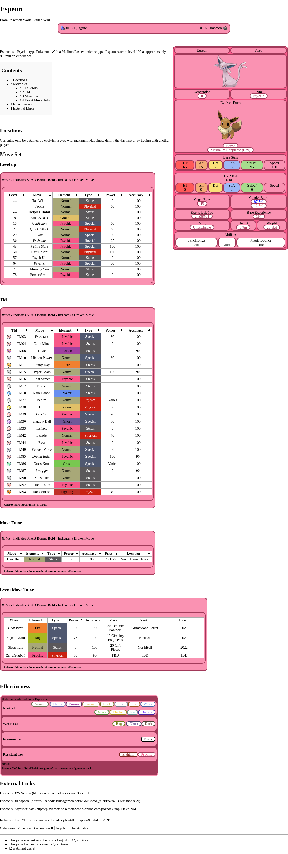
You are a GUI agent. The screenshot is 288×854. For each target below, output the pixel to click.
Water (148, 704)
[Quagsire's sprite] (63, 28)
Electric (118, 712)
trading (146, 140)
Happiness (233, 150)
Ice (132, 712)
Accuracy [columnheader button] (136, 195)
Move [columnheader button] (37, 195)
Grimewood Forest (144, 628)
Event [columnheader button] (142, 620)
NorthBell (145, 647)
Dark (148, 724)
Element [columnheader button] (64, 195)
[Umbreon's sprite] (225, 28)
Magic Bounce (260, 240)
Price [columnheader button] (108, 553)
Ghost (134, 724)
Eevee (230, 146)
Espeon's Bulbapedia (15, 801)
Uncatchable (202, 227)
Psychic (258, 96)
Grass (102, 712)
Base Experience (259, 212)
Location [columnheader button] (133, 553)
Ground (91, 704)
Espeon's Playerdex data (17, 809)
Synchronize (196, 240)
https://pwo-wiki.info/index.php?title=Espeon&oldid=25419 (66, 820)
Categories (7, 828)
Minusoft (144, 638)
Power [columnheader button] (110, 195)
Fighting (128, 754)
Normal (40, 704)
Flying (57, 704)
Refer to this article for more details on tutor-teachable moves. (43, 571)
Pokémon (24, 828)
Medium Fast (71, 52)
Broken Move (84, 180)
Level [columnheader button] (13, 195)
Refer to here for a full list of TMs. (25, 504)
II (202, 96)
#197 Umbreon (211, 28)
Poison (74, 704)
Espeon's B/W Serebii (15, 793)
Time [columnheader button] (182, 620)
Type (259, 92)
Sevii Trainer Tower (135, 559)
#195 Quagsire (76, 28)
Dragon (146, 712)
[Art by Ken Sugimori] (230, 71)
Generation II (43, 828)
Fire (134, 704)
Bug (119, 724)
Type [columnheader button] (88, 195)
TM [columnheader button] (14, 330)
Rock (107, 704)
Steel (121, 704)
